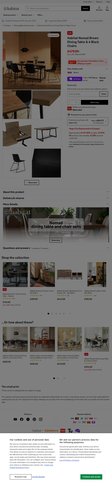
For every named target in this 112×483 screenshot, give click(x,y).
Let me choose (38, 477)
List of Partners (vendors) (69, 460)
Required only (21, 477)
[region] (56, 458)
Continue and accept (91, 477)
